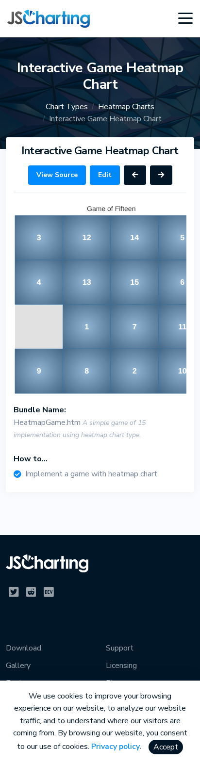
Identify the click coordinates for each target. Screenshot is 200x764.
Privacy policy (115, 746)
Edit (105, 174)
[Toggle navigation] (185, 18)
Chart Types (67, 106)
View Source (57, 174)
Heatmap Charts (126, 106)
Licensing (121, 665)
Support (119, 648)
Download (23, 648)
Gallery (18, 665)
